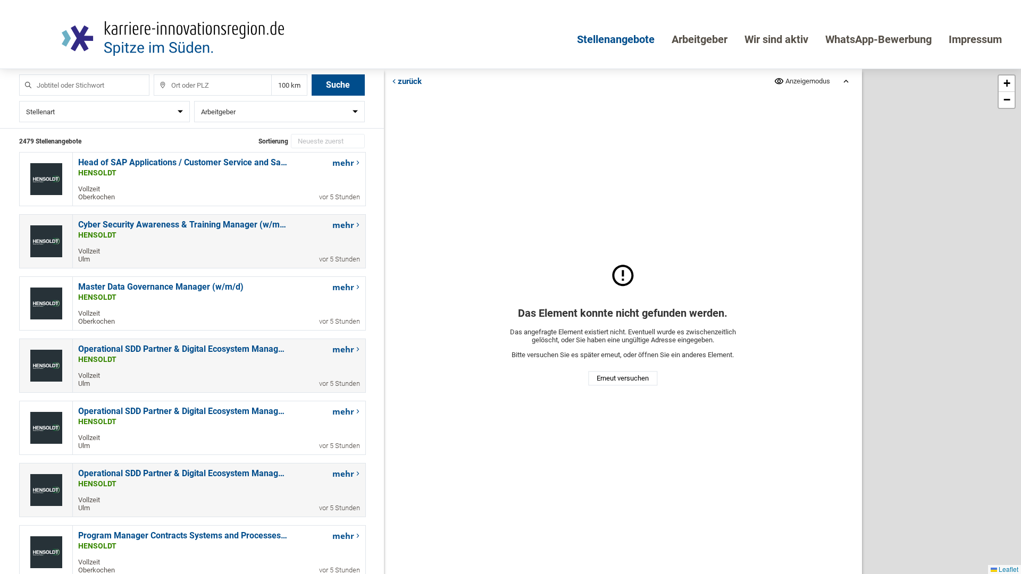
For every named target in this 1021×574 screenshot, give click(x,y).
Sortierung (273, 141)
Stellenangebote (616, 39)
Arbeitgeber (699, 39)
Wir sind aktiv (776, 39)
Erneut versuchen (623, 379)
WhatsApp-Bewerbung (878, 39)
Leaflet (1007, 568)
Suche (338, 85)
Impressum (975, 39)
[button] (1007, 83)
